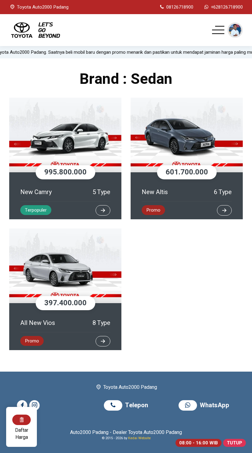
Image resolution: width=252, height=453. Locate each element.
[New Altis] (187, 135)
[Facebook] (23, 405)
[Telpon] (114, 406)
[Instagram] (35, 405)
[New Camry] (65, 135)
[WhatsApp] (189, 406)
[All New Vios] (65, 265)
